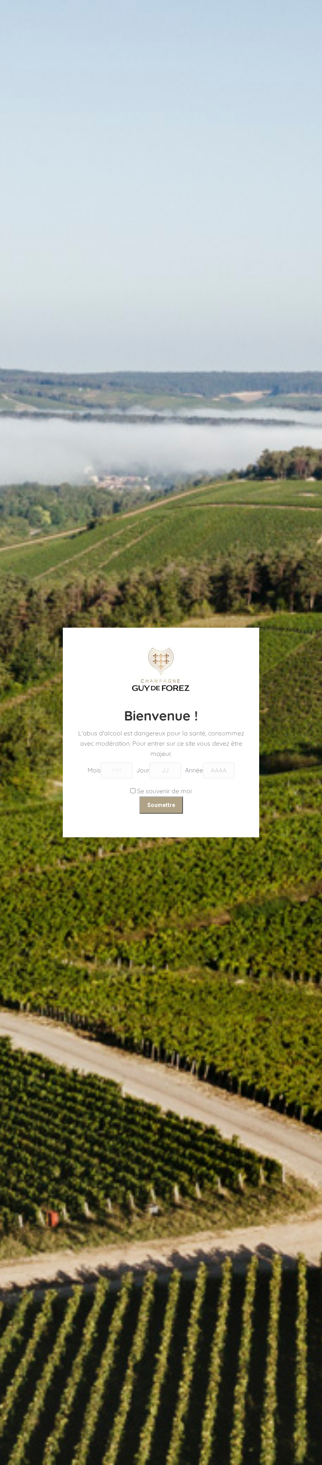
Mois (94, 770)
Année (194, 770)
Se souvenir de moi (163, 791)
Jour (143, 770)
